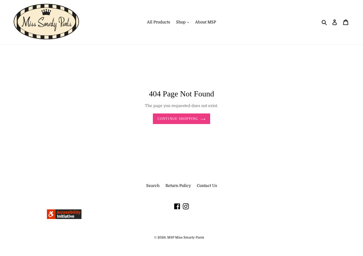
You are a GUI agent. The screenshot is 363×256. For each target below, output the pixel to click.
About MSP (205, 22)
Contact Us (207, 185)
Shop (181, 22)
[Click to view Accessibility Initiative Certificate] (64, 218)
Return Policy (178, 185)
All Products (158, 22)
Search (153, 185)
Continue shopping (178, 119)
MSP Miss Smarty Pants (185, 237)
